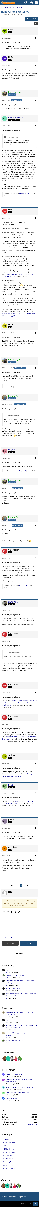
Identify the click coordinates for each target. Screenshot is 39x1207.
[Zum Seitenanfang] (35, 1204)
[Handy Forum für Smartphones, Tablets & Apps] (8, 3)
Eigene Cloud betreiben (14, 988)
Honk (7, 1017)
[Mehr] (36, 38)
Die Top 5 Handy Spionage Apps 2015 (17, 775)
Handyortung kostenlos (14, 1074)
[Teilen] (36, 23)
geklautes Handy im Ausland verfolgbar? (20, 1087)
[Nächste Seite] (27, 885)
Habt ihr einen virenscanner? (16, 975)
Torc (7, 972)
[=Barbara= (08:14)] (15, 1058)
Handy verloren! (11, 1098)
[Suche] (26, 3)
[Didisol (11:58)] (8, 1058)
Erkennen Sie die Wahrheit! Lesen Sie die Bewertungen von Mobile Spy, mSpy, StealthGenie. (19, 703)
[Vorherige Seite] (12, 885)
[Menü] (36, 3)
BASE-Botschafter (24, 193)
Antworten (28, 943)
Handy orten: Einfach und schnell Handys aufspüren (17, 802)
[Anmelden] (31, 2)
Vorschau (10, 943)
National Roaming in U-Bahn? (16, 1040)
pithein (7, 977)
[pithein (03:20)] (19, 1058)
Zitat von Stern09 (13, 416)
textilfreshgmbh (23, 385)
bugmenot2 (22, 471)
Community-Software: (19, 1204)
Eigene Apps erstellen (13, 970)
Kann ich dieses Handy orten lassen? (18, 1093)
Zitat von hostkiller (13, 653)
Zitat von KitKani (12, 137)
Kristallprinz (32, 1124)
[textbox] (19, 924)
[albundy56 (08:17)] (12, 1058)
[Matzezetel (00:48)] (4, 1058)
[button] (5, 937)
